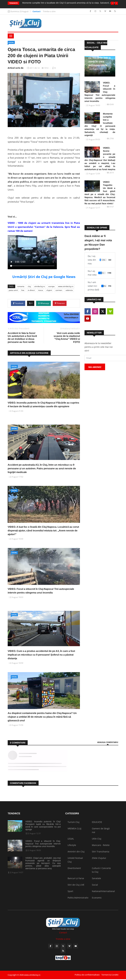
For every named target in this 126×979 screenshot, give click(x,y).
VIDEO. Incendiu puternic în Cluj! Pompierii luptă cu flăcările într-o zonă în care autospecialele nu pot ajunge (43, 825)
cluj (29, 286)
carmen (58, 290)
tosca (40, 290)
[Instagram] (95, 11)
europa (51, 286)
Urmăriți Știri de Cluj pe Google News (43, 276)
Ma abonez (94, 367)
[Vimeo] (105, 11)
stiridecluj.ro (39, 286)
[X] (100, 11)
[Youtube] (110, 11)
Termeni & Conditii (109, 974)
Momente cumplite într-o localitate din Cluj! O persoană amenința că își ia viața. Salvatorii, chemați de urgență (100, 124)
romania (20, 286)
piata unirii (13, 290)
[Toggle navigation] (11, 35)
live (22, 290)
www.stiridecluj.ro (65, 286)
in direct (31, 290)
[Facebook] (90, 11)
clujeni (49, 290)
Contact (37, 11)
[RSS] (115, 11)
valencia (69, 290)
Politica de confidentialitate (87, 974)
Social (11, 42)
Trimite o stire (49, 11)
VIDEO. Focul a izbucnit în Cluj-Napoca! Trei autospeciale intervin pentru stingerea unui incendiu (100, 91)
